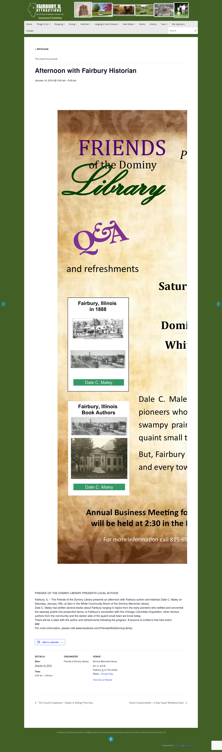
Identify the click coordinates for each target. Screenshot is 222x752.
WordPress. (189, 745)
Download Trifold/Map (50, 17)
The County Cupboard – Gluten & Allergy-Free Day (65, 702)
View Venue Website (102, 679)
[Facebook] (3, 304)
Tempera (178, 745)
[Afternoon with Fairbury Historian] (111, 336)
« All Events (41, 49)
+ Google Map (106, 673)
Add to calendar (50, 642)
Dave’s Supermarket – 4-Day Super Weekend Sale (156, 702)
